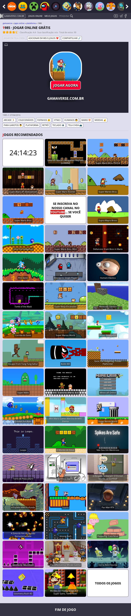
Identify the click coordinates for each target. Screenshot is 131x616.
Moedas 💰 (100, 120)
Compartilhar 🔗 (71, 38)
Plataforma (31, 23)
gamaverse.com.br (14, 16)
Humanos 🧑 (71, 120)
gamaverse (7, 23)
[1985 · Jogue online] (65, 67)
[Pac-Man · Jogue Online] (55, 6)
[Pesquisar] (71, 16)
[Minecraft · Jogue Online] (33, 6)
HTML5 (57, 120)
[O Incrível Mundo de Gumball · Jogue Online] (121, 6)
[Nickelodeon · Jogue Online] (11, 6)
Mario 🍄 (86, 120)
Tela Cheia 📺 (75, 125)
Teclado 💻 (58, 125)
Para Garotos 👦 (13, 125)
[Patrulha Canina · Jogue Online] (77, 6)
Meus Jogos (51, 16)
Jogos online (35, 16)
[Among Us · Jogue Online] (44, 6)
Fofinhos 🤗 (43, 120)
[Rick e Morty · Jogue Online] (88, 6)
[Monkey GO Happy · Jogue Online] (110, 6)
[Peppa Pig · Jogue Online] (99, 6)
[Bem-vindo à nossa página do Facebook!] (126, 17)
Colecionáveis (26, 120)
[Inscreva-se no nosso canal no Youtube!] (116, 17)
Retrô (45, 125)
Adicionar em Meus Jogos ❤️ (43, 38)
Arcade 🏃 (9, 120)
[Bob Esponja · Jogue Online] (66, 6)
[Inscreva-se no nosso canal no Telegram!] (121, 17)
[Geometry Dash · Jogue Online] (22, 6)
